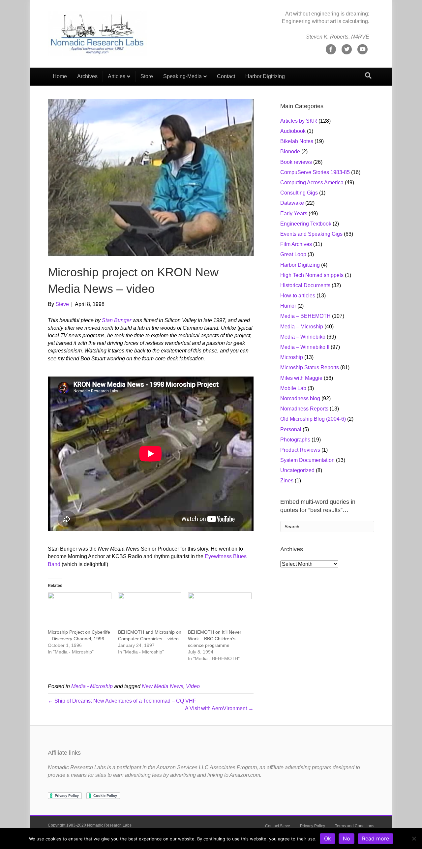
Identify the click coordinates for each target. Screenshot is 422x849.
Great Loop (293, 254)
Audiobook (293, 131)
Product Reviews (300, 450)
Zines (286, 480)
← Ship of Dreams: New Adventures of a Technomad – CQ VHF (122, 701)
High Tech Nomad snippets (312, 275)
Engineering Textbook (305, 224)
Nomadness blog (300, 398)
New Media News (162, 686)
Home (60, 76)
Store (146, 76)
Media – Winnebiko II (304, 347)
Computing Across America (312, 182)
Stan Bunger (116, 320)
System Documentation (307, 460)
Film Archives (296, 244)
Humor (288, 306)
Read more (375, 838)
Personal (290, 429)
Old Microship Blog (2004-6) (313, 419)
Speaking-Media (182, 76)
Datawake (292, 203)
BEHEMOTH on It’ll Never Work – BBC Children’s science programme (214, 638)
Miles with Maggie (301, 378)
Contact (226, 76)
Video (193, 686)
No (346, 838)
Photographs (295, 439)
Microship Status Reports (309, 367)
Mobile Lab (293, 388)
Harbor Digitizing (265, 76)
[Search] (368, 75)
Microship (291, 357)
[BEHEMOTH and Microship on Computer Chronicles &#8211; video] (150, 610)
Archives (87, 76)
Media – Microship (301, 326)
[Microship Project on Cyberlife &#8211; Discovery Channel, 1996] (79, 610)
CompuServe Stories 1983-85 (315, 172)
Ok (327, 838)
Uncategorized (297, 470)
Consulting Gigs (299, 193)
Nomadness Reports (304, 408)
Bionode (290, 151)
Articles (116, 76)
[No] (413, 838)
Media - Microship (92, 686)
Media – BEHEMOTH (305, 316)
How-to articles (297, 295)
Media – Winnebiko (302, 337)
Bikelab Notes (296, 141)
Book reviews (296, 162)
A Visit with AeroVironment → (219, 708)
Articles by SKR (298, 121)
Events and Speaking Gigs (311, 234)
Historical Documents (305, 285)
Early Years (293, 213)
